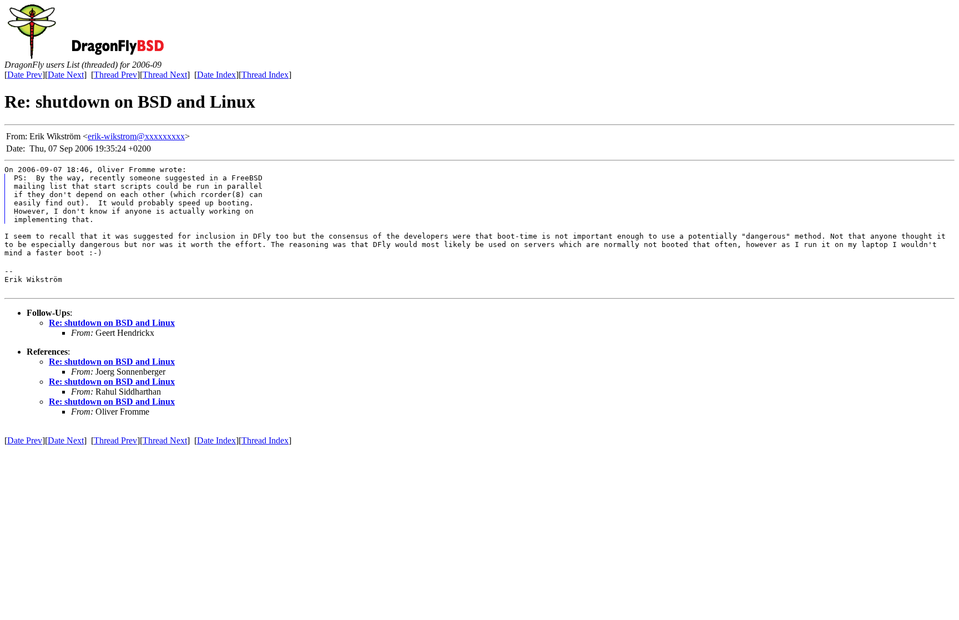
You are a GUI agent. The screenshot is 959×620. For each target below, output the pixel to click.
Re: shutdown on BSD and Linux (112, 322)
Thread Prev (115, 74)
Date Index (216, 74)
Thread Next (165, 74)
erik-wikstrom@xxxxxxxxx (136, 136)
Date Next (66, 74)
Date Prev (24, 74)
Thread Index (265, 74)
